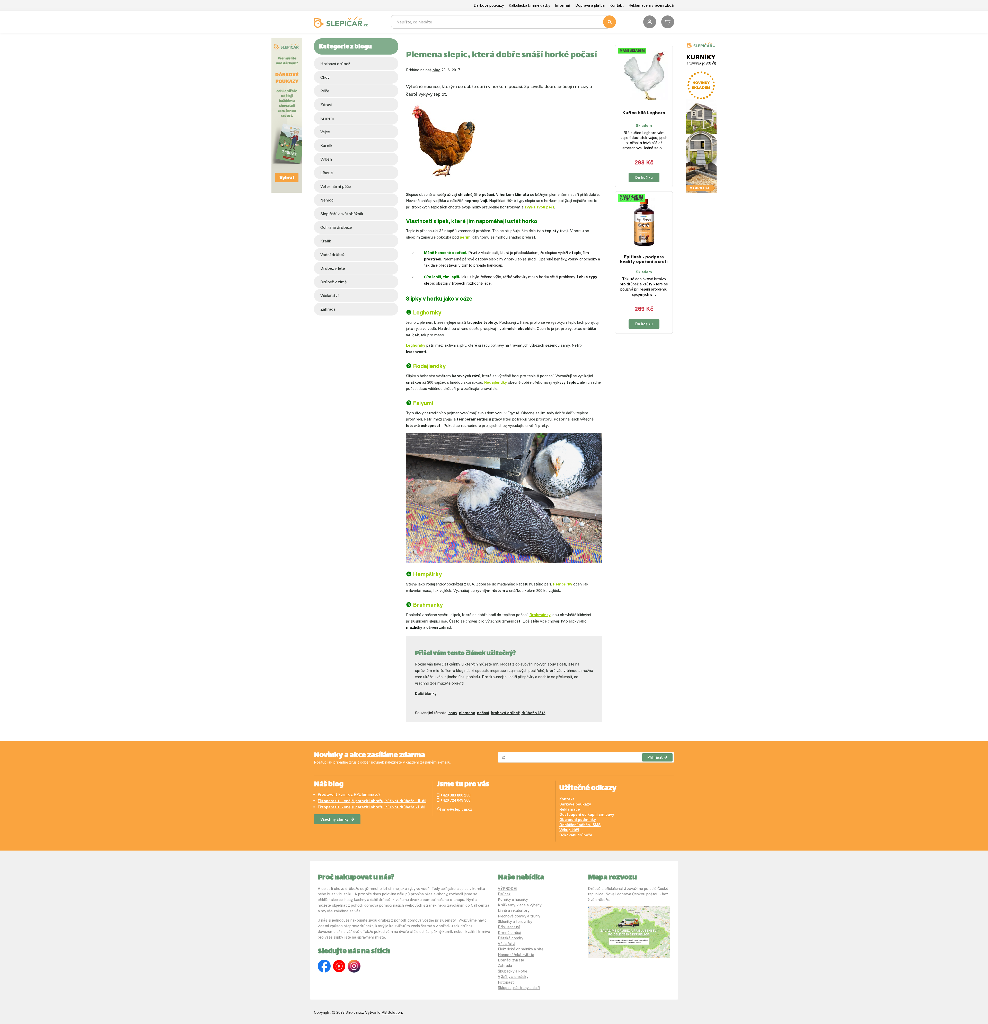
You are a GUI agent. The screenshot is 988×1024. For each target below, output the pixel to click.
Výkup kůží (569, 829)
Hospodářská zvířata (516, 954)
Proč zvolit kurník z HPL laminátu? (349, 794)
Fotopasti (506, 982)
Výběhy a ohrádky (513, 976)
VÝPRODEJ (507, 888)
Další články (426, 693)
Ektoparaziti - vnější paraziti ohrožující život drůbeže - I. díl (371, 806)
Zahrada (328, 309)
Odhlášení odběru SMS (580, 824)
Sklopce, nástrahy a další (519, 987)
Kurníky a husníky (513, 899)
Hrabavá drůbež (335, 63)
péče (324, 90)
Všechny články (334, 819)
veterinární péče (335, 186)
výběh (326, 159)
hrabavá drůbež (505, 712)
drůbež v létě (332, 268)
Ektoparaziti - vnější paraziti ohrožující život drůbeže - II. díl (372, 800)
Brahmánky (540, 614)
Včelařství (506, 943)
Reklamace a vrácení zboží (651, 5)
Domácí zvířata (511, 960)
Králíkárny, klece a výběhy (519, 905)
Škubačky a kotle (512, 971)
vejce (325, 131)
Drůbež (504, 893)
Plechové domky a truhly (519, 916)
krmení (327, 118)
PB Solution (392, 1012)
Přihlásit (655, 757)
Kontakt (617, 5)
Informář (562, 5)
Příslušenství (509, 926)
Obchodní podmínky (577, 819)
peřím (465, 237)
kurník (326, 145)
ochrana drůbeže (336, 227)
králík (325, 240)
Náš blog (328, 784)
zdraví (326, 104)
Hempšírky (562, 584)
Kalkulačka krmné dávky (529, 5)
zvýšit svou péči (539, 207)
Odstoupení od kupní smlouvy (586, 814)
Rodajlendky (496, 382)
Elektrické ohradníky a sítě (520, 949)
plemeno (467, 712)
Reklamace (569, 809)
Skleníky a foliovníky (515, 921)
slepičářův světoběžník (341, 213)
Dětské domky (510, 937)
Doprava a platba (590, 5)
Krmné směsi (509, 932)
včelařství (329, 295)
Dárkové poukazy (489, 5)
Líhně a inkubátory (513, 910)
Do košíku (644, 177)
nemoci (327, 200)
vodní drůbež (332, 254)
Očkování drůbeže (575, 835)
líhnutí (326, 172)
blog (436, 69)
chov (325, 77)
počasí (483, 712)
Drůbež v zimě (333, 281)
